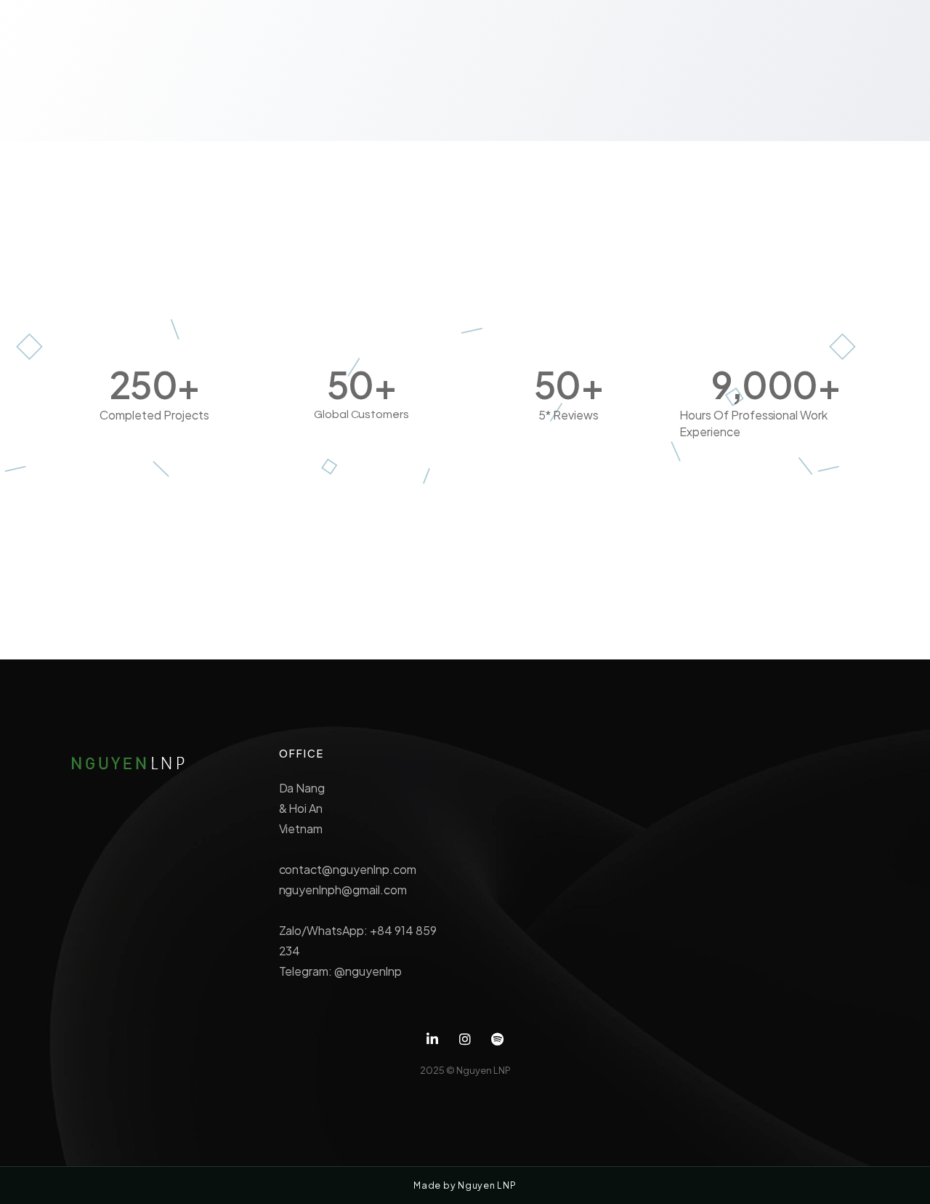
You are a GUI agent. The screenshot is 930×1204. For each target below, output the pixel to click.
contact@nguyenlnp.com (347, 869)
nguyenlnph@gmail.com (343, 889)
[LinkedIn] (432, 1039)
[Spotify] (497, 1039)
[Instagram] (465, 1039)
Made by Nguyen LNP (464, 1185)
